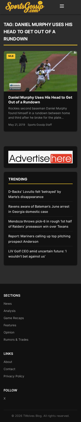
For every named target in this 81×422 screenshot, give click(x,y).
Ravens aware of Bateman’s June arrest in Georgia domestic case (38, 208)
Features (10, 325)
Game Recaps (14, 318)
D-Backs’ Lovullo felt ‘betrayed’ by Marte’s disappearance (34, 194)
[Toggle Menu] (61, 6)
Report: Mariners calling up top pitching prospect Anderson (39, 238)
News (8, 303)
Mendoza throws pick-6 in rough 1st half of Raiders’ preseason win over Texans (40, 223)
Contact (9, 369)
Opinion (9, 332)
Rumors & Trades (16, 339)
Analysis (10, 311)
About (8, 362)
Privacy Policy (14, 376)
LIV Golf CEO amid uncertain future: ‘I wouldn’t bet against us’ (37, 253)
